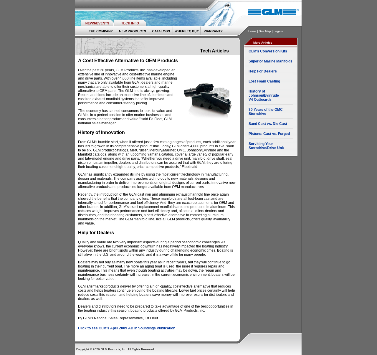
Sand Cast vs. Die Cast (268, 124)
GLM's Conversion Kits (268, 51)
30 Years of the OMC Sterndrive (266, 112)
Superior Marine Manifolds (270, 61)
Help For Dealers (263, 71)
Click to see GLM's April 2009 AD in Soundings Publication (126, 328)
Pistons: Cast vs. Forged (269, 134)
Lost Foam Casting (264, 81)
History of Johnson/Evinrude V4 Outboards (264, 95)
